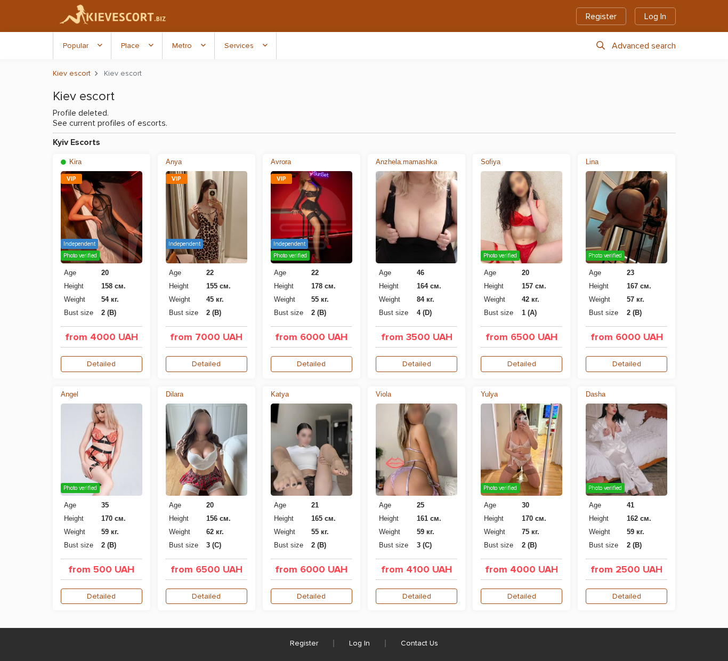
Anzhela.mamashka (406, 162)
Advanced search (644, 46)
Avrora (281, 162)
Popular (75, 45)
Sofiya (490, 162)
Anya (174, 162)
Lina (592, 162)
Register (601, 16)
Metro (182, 45)
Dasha (595, 394)
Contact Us (419, 643)
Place (130, 45)
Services (239, 45)
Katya (280, 394)
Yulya (489, 394)
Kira (74, 162)
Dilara (174, 394)
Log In (655, 16)
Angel (69, 394)
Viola (383, 394)
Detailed (101, 363)
